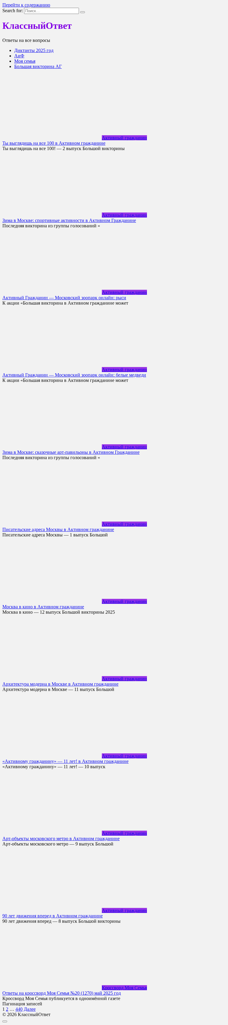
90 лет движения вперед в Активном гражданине (52, 915)
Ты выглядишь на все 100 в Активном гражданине (53, 143)
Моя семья (24, 61)
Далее (30, 1009)
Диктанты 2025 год (33, 50)
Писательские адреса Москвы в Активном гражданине (58, 529)
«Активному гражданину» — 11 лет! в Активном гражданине (65, 761)
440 (19, 1009)
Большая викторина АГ (38, 66)
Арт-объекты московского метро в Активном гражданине (61, 838)
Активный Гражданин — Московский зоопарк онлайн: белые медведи (74, 374)
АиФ (19, 55)
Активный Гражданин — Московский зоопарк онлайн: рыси (64, 297)
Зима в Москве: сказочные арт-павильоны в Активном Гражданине (71, 452)
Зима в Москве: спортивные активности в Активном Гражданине (69, 220)
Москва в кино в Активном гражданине (43, 606)
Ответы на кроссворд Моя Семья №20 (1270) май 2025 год (61, 993)
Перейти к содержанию (26, 4)
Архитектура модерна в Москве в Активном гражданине (60, 684)
